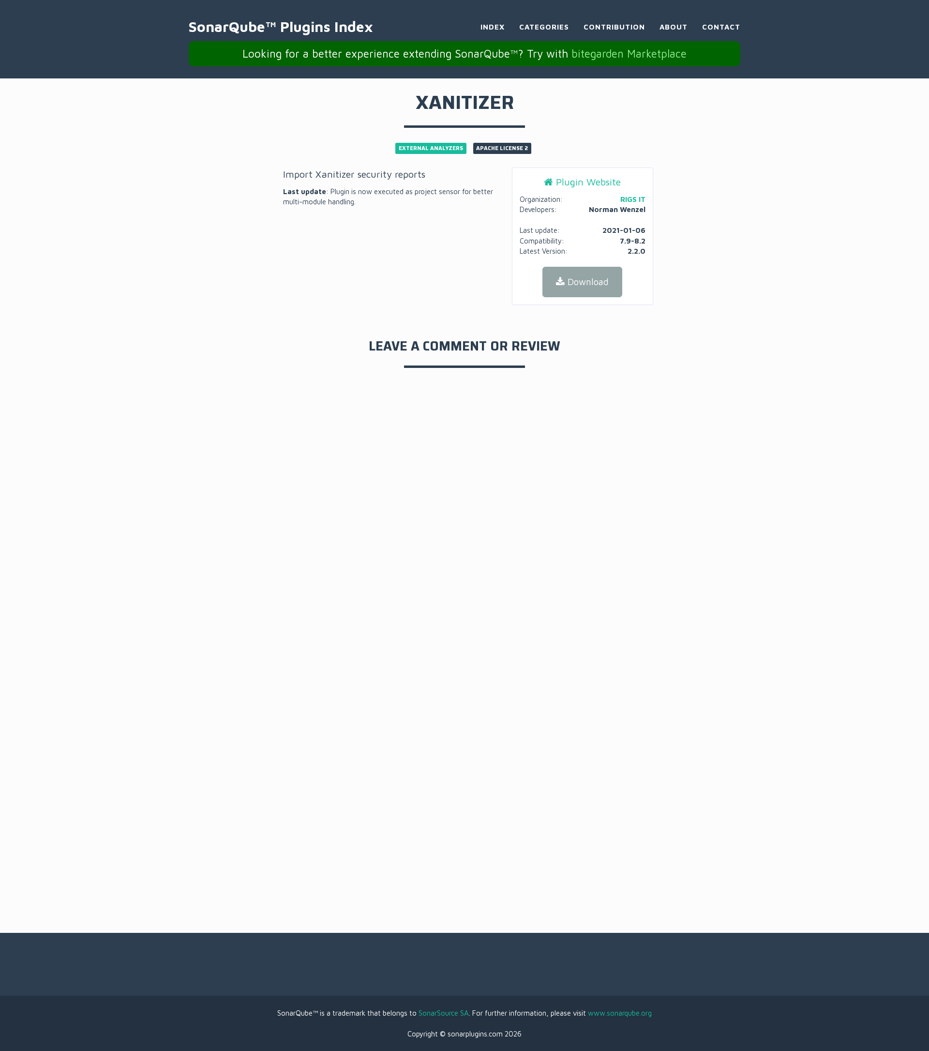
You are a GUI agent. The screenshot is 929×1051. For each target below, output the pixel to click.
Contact (721, 27)
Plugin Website (587, 181)
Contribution (614, 27)
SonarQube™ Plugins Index (281, 26)
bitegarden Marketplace (629, 53)
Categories (544, 27)
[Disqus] (464, 514)
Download (587, 281)
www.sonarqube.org (620, 1013)
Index (492, 27)
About (673, 27)
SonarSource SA (444, 1013)
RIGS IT (632, 199)
